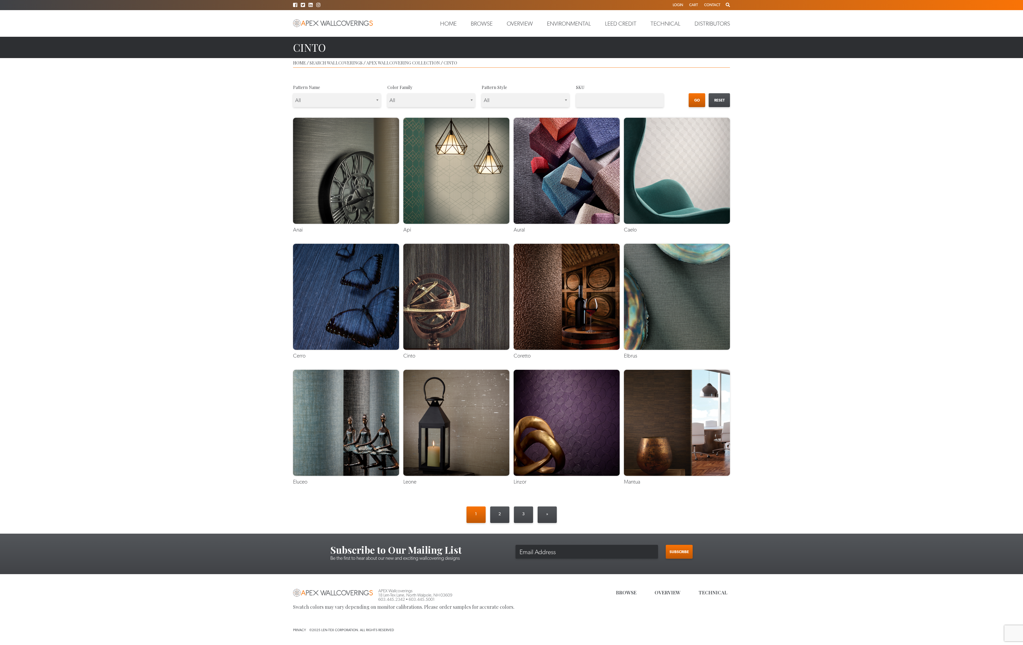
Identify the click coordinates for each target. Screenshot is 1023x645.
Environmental (569, 23)
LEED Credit (620, 23)
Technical (665, 23)
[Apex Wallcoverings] (333, 23)
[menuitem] (448, 23)
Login (678, 5)
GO (697, 100)
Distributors (712, 23)
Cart (693, 5)
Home (448, 23)
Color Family (399, 87)
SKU (580, 87)
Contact (712, 5)
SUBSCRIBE (679, 552)
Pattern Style (494, 87)
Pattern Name (306, 87)
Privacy (299, 630)
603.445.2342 (391, 599)
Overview (520, 23)
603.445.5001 (422, 599)
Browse (482, 23)
